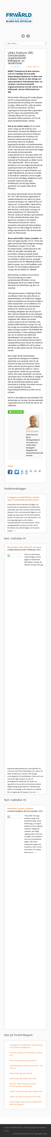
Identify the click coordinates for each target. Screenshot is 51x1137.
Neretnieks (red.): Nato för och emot (24, 547)
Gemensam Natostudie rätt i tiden (23, 1078)
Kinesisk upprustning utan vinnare (23, 1060)
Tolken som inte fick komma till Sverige (25, 1097)
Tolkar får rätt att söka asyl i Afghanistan (25, 1091)
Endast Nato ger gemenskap (20, 1073)
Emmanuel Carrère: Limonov (20, 808)
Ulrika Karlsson (34, 67)
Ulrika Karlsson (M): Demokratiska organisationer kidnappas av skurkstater (21, 58)
